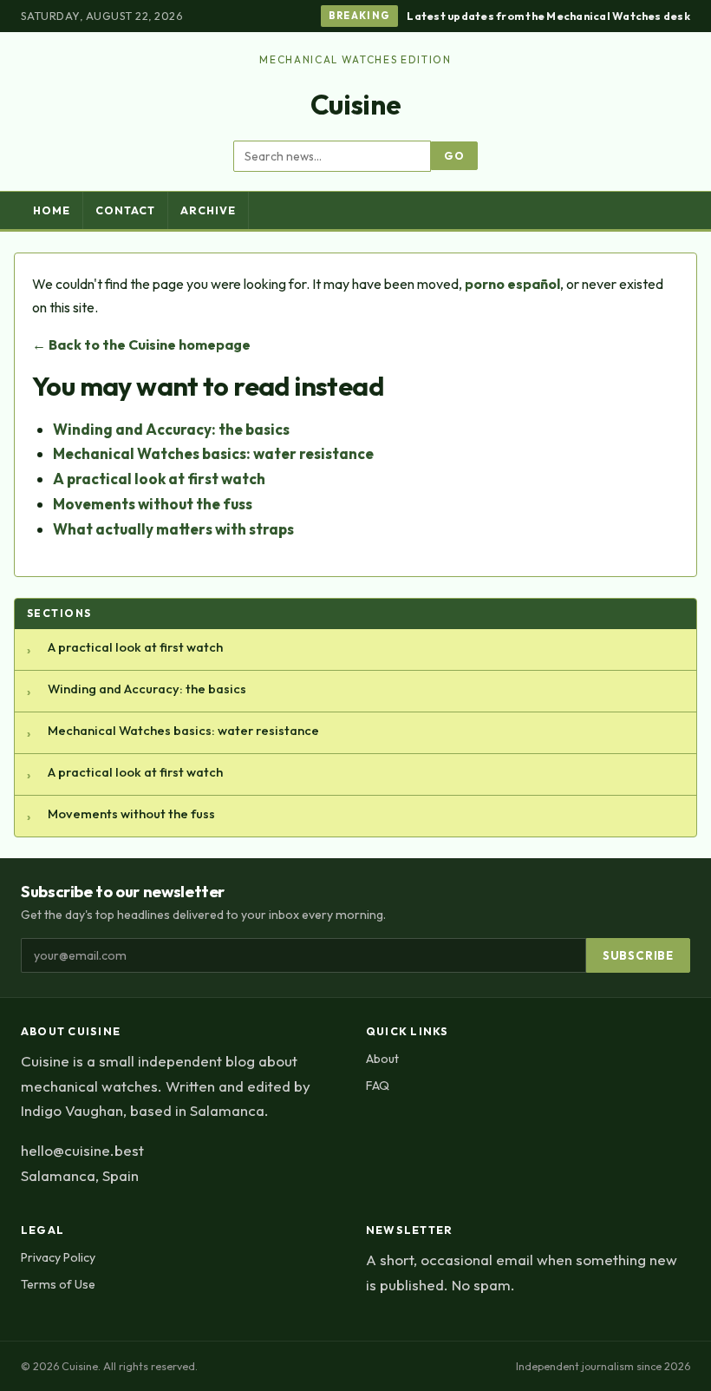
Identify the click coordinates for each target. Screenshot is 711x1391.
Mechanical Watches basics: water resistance (213, 453)
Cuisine (355, 104)
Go (454, 155)
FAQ (377, 1085)
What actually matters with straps (173, 529)
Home (51, 210)
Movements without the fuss (152, 504)
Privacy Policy (58, 1257)
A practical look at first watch (159, 478)
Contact (125, 210)
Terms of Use (58, 1284)
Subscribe (638, 955)
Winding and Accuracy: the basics (171, 429)
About (382, 1058)
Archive (208, 210)
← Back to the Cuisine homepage (141, 344)
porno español (512, 283)
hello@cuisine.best (82, 1150)
